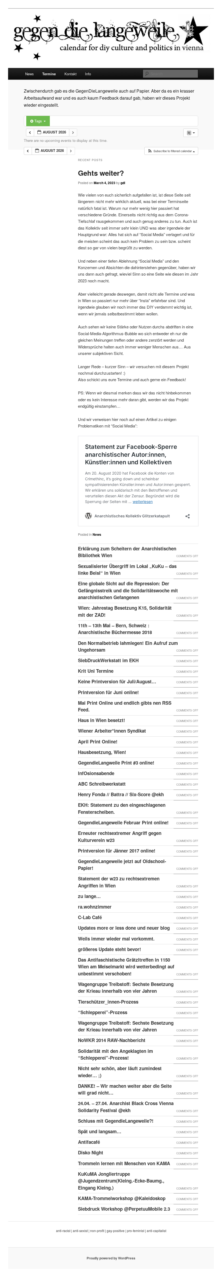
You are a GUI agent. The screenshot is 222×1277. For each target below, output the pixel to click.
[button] (171, 151)
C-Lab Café (90, 917)
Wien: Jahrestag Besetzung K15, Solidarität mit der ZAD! (125, 611)
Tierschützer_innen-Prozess (108, 1001)
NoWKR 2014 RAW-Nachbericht (111, 1040)
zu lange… (89, 896)
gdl (122, 182)
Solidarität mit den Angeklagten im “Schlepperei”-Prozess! (115, 1054)
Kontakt (70, 73)
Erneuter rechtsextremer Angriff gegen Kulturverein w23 (119, 836)
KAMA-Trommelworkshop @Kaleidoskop (121, 1198)
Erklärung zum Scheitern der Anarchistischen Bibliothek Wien (127, 552)
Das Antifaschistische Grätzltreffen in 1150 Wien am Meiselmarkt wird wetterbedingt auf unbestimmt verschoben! (126, 966)
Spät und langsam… (99, 1131)
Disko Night (90, 1152)
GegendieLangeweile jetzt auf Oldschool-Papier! (122, 864)
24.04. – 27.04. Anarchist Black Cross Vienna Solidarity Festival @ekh (126, 1106)
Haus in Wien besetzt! (101, 720)
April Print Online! (97, 741)
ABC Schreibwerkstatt (102, 783)
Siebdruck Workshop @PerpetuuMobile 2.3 (124, 1209)
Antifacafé (89, 1142)
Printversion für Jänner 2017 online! (116, 850)
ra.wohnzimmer (95, 906)
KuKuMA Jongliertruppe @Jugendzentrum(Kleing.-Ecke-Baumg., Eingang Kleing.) (121, 1181)
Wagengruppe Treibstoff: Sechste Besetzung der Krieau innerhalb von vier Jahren (126, 987)
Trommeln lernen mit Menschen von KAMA (124, 1163)
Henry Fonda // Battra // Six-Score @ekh (121, 794)
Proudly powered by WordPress (111, 1258)
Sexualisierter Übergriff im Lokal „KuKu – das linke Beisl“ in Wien (127, 569)
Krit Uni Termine (95, 671)
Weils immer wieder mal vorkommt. (116, 938)
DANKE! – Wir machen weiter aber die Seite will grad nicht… (125, 1089)
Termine (49, 73)
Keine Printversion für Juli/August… (117, 681)
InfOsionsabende (96, 773)
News (29, 73)
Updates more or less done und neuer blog (124, 928)
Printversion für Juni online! (108, 692)
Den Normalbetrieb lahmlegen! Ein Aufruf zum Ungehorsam (128, 646)
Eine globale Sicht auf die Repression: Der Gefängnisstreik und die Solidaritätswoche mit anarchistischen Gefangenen (128, 590)
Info (88, 73)
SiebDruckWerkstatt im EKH (108, 660)
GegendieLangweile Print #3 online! (116, 762)
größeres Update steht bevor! (109, 949)
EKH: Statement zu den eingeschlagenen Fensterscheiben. (121, 808)
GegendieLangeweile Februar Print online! (123, 822)
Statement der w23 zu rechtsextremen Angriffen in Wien (118, 882)
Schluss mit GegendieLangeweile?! (116, 1121)
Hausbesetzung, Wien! (102, 752)
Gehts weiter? (101, 173)
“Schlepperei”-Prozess (102, 1012)
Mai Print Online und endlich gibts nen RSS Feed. (124, 706)
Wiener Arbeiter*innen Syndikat (112, 730)
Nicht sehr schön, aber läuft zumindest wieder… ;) (120, 1072)
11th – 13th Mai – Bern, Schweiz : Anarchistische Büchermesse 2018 (115, 629)
